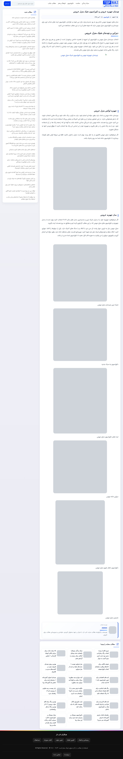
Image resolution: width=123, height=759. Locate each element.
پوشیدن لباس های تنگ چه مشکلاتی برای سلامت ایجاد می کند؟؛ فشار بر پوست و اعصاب (21, 120)
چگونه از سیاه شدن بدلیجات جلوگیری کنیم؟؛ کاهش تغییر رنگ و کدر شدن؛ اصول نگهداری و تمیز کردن (21, 95)
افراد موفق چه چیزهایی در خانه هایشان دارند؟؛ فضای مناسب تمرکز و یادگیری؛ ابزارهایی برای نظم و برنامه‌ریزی (20, 55)
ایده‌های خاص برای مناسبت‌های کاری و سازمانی (22, 150)
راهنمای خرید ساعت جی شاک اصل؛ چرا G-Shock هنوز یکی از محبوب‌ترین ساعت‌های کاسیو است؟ (20, 144)
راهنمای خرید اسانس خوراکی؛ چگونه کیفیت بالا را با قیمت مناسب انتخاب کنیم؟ (21, 114)
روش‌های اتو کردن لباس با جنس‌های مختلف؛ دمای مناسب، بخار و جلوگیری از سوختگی (21, 161)
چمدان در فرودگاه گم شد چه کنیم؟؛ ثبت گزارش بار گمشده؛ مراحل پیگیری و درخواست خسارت (21, 41)
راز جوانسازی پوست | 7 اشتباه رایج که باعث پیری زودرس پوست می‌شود (21, 107)
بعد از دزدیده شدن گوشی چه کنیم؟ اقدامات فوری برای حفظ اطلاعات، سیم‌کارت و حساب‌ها (20, 173)
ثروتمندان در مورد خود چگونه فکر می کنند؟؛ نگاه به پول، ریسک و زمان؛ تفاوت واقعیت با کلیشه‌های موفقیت (21, 63)
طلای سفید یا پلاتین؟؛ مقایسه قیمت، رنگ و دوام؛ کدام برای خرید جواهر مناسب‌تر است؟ (21, 101)
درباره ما (66, 755)
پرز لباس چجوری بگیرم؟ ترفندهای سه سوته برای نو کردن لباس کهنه (21, 180)
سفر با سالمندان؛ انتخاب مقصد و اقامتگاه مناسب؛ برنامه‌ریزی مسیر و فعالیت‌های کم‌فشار (21, 138)
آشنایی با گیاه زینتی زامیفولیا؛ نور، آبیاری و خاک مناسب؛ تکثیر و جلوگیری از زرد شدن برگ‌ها (22, 89)
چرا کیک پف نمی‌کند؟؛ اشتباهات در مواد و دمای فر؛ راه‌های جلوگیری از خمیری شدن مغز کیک (21, 35)
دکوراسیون (106, 17)
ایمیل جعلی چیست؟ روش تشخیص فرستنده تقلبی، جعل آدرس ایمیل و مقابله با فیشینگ (21, 167)
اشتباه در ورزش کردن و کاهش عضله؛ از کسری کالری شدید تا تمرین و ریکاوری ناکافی (21, 29)
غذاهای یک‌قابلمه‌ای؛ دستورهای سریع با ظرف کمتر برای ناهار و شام (20, 186)
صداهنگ (37, 740)
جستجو (7, 4)
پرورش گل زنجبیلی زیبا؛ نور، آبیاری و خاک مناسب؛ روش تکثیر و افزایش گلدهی (20, 83)
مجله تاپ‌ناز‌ (110, 3)
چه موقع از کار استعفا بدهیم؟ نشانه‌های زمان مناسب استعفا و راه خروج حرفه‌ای (20, 198)
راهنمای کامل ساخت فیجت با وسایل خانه (23, 18)
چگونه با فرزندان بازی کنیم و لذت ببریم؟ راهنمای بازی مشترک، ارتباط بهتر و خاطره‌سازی (20, 155)
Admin (104, 628)
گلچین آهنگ (70, 740)
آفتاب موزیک (48, 740)
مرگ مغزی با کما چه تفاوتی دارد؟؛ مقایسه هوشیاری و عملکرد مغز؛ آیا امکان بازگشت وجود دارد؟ (20, 126)
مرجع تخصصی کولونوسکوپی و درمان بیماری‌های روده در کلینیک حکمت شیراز (20, 48)
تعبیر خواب (59, 740)
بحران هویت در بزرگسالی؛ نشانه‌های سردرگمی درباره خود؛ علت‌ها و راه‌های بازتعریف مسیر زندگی (21, 132)
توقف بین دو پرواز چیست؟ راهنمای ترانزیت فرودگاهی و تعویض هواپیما (20, 192)
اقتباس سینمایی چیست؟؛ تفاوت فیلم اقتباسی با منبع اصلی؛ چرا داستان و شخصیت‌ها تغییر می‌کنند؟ (21, 76)
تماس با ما (57, 755)
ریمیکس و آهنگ (84, 740)
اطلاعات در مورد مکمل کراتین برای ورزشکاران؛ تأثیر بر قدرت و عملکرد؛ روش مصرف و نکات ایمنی (20, 23)
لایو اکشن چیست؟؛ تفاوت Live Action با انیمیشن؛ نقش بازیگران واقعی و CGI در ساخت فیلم (21, 70)
